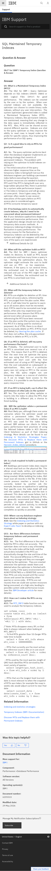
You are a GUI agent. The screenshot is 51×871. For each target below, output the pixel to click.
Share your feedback (41, 869)
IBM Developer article (23, 590)
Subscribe (9, 825)
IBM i (5, 762)
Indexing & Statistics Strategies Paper (25, 437)
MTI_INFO (18, 603)
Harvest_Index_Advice (15, 444)
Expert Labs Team (12, 526)
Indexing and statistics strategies (19, 706)
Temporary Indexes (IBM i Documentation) (24, 712)
